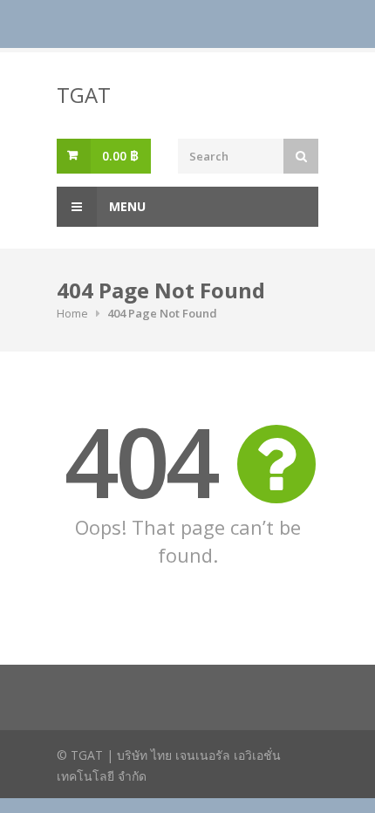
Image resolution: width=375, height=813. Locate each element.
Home (72, 313)
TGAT (84, 94)
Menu (126, 206)
